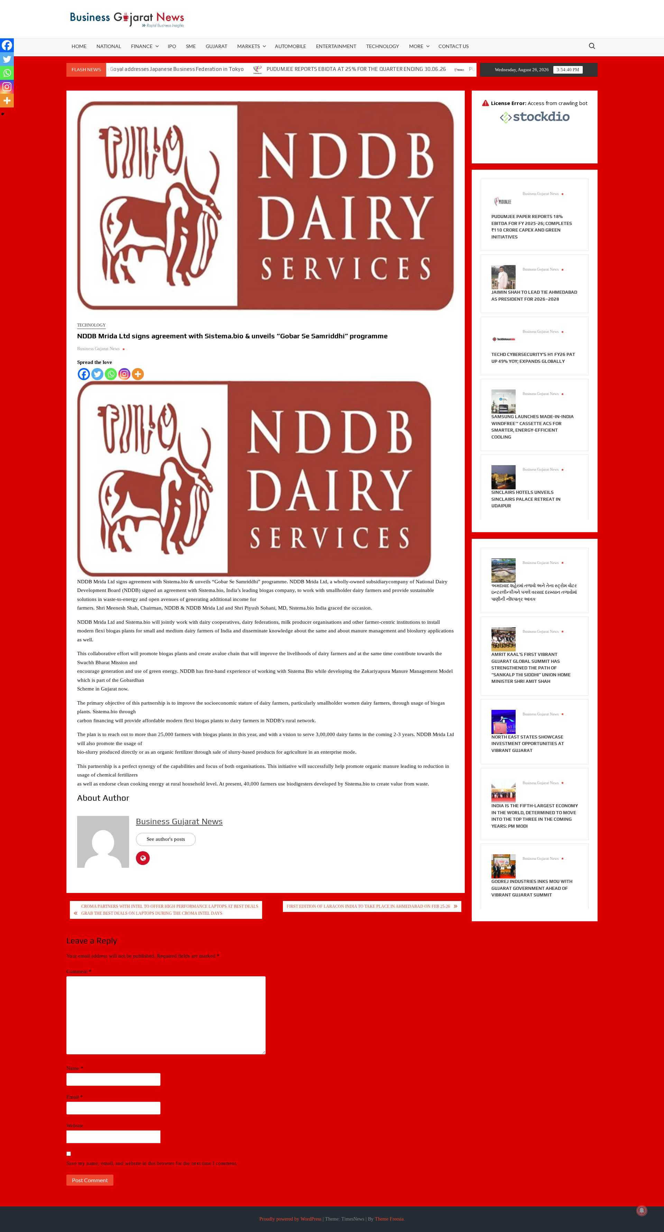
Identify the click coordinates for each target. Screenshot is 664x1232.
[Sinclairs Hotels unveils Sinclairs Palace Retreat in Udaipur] (503, 477)
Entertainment (336, 46)
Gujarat (216, 46)
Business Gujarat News (98, 348)
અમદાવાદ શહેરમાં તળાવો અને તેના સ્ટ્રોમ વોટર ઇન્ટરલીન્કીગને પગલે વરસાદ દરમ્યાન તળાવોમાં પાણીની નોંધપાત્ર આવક (534, 592)
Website (74, 1125)
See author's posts (166, 839)
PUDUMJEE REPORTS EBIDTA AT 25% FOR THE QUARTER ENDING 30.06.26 (308, 69)
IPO (172, 46)
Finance (142, 46)
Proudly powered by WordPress (290, 1219)
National (108, 46)
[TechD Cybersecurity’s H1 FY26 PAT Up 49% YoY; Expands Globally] (503, 339)
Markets (248, 46)
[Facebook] (84, 374)
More (416, 46)
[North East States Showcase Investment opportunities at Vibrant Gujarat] (503, 721)
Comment (79, 971)
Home (79, 46)
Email (74, 1097)
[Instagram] (124, 374)
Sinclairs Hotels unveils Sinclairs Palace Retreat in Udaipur (526, 499)
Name (74, 1068)
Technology (382, 46)
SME (191, 46)
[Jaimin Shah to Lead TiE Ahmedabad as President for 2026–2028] (503, 277)
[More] (138, 374)
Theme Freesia (389, 1219)
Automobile (290, 46)
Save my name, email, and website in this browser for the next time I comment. (151, 1163)
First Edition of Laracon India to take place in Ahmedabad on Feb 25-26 (368, 906)
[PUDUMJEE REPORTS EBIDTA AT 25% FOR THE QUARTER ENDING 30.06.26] (210, 69)
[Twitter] (97, 374)
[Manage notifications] (641, 1210)
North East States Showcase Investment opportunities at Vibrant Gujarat (527, 743)
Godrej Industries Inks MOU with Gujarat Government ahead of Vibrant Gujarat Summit (531, 888)
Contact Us (454, 46)
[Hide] (3, 114)
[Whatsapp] (111, 374)
